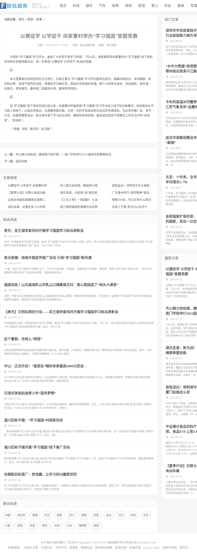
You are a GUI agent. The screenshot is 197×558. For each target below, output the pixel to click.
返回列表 (21, 161)
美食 (180, 6)
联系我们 (59, 542)
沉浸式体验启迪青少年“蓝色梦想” (30, 393)
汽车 (102, 6)
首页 (63, 6)
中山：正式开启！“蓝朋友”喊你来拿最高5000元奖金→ (45, 366)
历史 (167, 6)
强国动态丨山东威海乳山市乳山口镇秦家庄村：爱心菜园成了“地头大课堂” (61, 285)
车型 (32, 525)
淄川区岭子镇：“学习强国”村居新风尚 (33, 420)
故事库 (73, 547)
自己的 (21, 515)
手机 (133, 515)
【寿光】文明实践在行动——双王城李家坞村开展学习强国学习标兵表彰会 (61, 312)
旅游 (141, 6)
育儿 (154, 6)
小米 (69, 525)
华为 (145, 515)
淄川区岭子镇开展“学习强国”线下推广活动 (37, 447)
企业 (108, 515)
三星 (7, 525)
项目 (44, 525)
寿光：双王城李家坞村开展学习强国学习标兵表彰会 (44, 231)
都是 (59, 515)
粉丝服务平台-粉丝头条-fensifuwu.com (132, 542)
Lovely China (152, 547)
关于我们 (46, 542)
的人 (71, 515)
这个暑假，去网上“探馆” (23, 339)
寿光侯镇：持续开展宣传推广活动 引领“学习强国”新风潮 (48, 258)
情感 (30, 19)
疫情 (84, 515)
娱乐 (89, 6)
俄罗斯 (83, 525)
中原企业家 (31, 547)
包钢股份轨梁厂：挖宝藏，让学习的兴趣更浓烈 (40, 474)
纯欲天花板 (170, 547)
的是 (96, 515)
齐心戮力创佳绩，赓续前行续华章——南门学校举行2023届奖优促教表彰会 (63, 154)
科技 (76, 6)
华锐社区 (47, 547)
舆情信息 (86, 547)
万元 (121, 515)
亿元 (47, 515)
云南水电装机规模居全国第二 (26, 199)
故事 (39, 19)
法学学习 (61, 547)
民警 (96, 525)
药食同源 (135, 547)
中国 (7, 515)
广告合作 (71, 542)
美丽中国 (121, 547)
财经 (128, 6)
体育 (115, 6)
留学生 (184, 547)
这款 (20, 525)
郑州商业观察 (103, 547)
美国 (34, 515)
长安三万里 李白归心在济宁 (129, 206)
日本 (56, 525)
